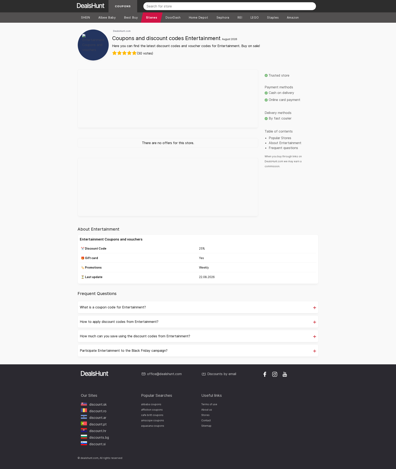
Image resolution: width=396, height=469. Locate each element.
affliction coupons (152, 409)
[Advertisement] (168, 99)
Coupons (123, 6)
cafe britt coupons (152, 415)
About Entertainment (285, 143)
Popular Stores (280, 138)
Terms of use (209, 404)
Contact (206, 420)
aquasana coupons (152, 425)
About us (206, 409)
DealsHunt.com (122, 31)
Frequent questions (283, 148)
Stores (205, 415)
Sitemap (206, 425)
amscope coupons (152, 420)
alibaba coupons (151, 404)
